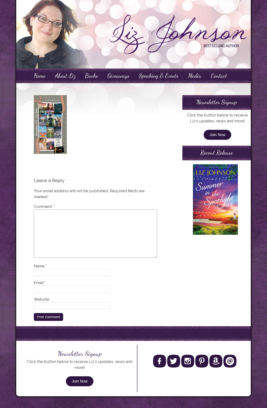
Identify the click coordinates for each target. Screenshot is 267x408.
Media (194, 75)
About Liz (65, 75)
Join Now (217, 135)
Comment (44, 206)
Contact (219, 75)
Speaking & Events (158, 75)
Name (40, 266)
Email (40, 282)
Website (41, 299)
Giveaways (118, 75)
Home (39, 75)
